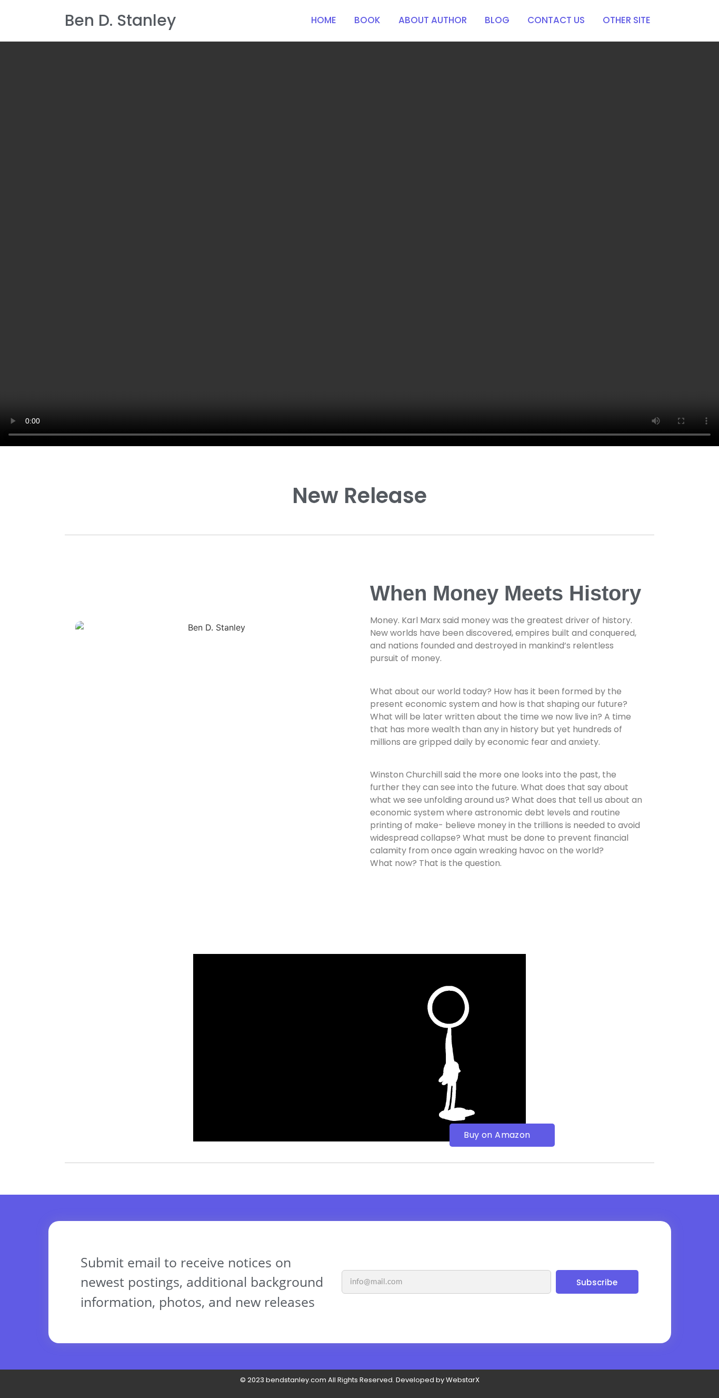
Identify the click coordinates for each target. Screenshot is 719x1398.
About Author (432, 20)
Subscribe (596, 1282)
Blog (497, 20)
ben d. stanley (120, 20)
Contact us (556, 20)
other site (627, 20)
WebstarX (463, 1380)
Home (323, 20)
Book (367, 20)
